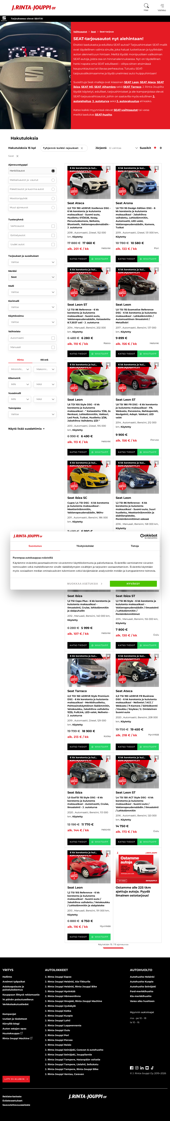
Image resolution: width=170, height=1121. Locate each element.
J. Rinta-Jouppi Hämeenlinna (63, 996)
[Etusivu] (29, 7)
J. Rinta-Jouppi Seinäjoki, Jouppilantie (68, 1054)
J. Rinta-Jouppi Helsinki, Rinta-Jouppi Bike (71, 986)
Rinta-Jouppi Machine (16, 1038)
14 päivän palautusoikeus (17, 999)
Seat (93, 31)
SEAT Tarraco (132, 86)
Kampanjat (9, 1014)
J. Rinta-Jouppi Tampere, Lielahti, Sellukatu (71, 1064)
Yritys (7, 970)
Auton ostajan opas (14, 1028)
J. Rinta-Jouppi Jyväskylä (60, 1005)
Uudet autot (17, 244)
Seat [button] (15, 156)
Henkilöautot (17, 170)
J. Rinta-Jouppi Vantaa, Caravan (64, 1074)
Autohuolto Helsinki (142, 976)
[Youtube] (147, 1067)
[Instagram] (136, 1067)
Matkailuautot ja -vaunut (24, 179)
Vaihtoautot (80, 31)
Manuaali (15, 347)
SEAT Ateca (148, 82)
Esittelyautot (17, 235)
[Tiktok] (152, 1067)
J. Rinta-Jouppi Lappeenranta (63, 1025)
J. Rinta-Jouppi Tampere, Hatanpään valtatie (72, 1059)
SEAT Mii (87, 86)
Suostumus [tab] (35, 545)
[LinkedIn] (142, 1067)
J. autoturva (100, 101)
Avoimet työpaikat (13, 981)
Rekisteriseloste (12, 1096)
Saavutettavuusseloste (16, 1104)
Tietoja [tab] (135, 545)
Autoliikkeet (56, 970)
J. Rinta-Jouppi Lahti (57, 1020)
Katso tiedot (78, 259)
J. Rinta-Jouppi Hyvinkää (60, 991)
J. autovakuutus (128, 101)
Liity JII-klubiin (14, 1079)
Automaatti (17, 337)
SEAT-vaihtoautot (126, 110)
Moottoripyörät (19, 198)
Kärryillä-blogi (10, 1023)
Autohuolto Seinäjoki (143, 986)
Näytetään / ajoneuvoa (113, 944)
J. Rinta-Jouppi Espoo (58, 976)
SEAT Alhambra (105, 86)
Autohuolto (141, 970)
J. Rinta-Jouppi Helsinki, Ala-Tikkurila (67, 981)
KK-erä (44, 359)
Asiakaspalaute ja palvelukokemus (13, 988)
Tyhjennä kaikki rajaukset (65, 148)
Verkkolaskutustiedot (15, 1004)
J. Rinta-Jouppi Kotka (58, 1010)
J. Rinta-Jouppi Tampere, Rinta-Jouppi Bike (71, 1069)
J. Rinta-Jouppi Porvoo (59, 1040)
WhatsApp (101, 259)
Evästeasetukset (12, 1100)
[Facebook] (131, 1067)
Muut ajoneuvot (19, 207)
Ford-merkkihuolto (141, 991)
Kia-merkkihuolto (140, 996)
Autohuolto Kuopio (141, 981)
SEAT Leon (131, 82)
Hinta (20, 359)
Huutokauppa (11, 1033)
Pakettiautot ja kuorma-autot (27, 189)
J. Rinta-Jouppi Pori (57, 1035)
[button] (26, 428)
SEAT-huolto (103, 114)
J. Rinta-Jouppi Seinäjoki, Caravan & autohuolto (74, 1049)
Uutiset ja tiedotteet (14, 1018)
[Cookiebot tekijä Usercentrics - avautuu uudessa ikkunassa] (142, 536)
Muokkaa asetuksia (82, 583)
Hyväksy (133, 583)
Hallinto (7, 976)
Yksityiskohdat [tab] (85, 545)
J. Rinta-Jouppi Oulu (57, 1030)
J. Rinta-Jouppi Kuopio (59, 1015)
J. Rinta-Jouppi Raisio (58, 1044)
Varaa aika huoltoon (142, 1001)
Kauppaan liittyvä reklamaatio (21, 994)
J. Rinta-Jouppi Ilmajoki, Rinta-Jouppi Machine (73, 1001)
